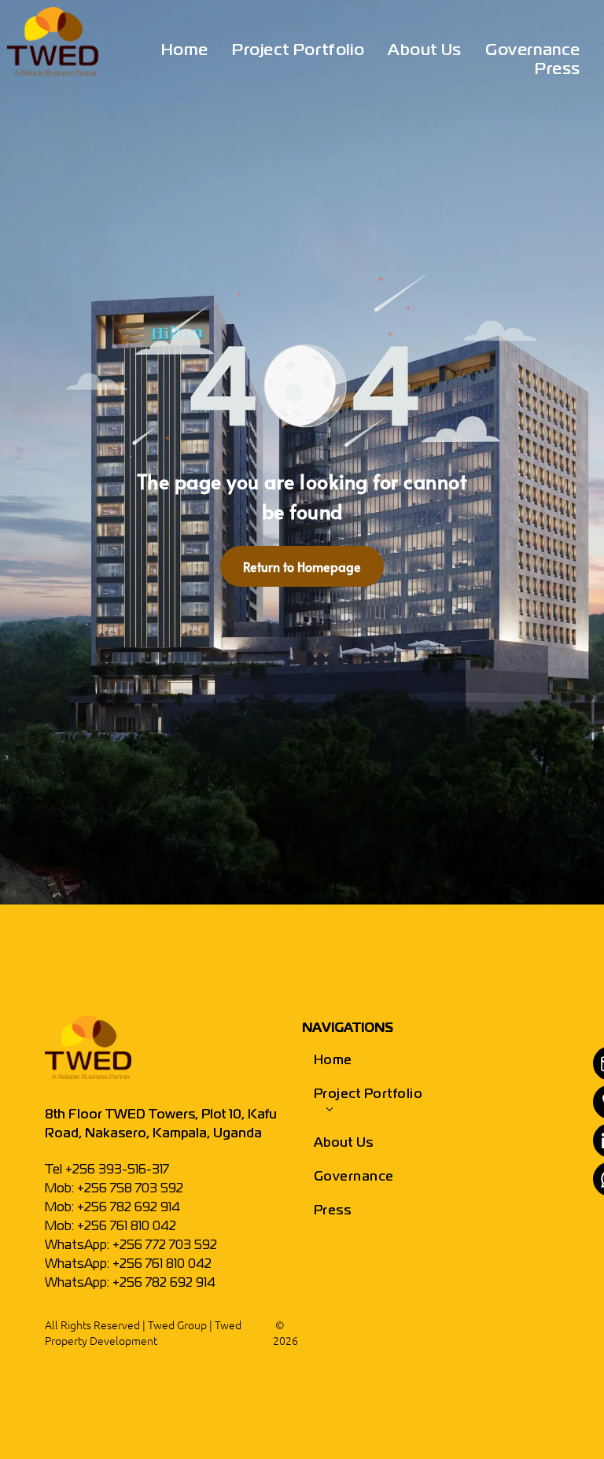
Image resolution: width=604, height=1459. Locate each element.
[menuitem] (184, 51)
